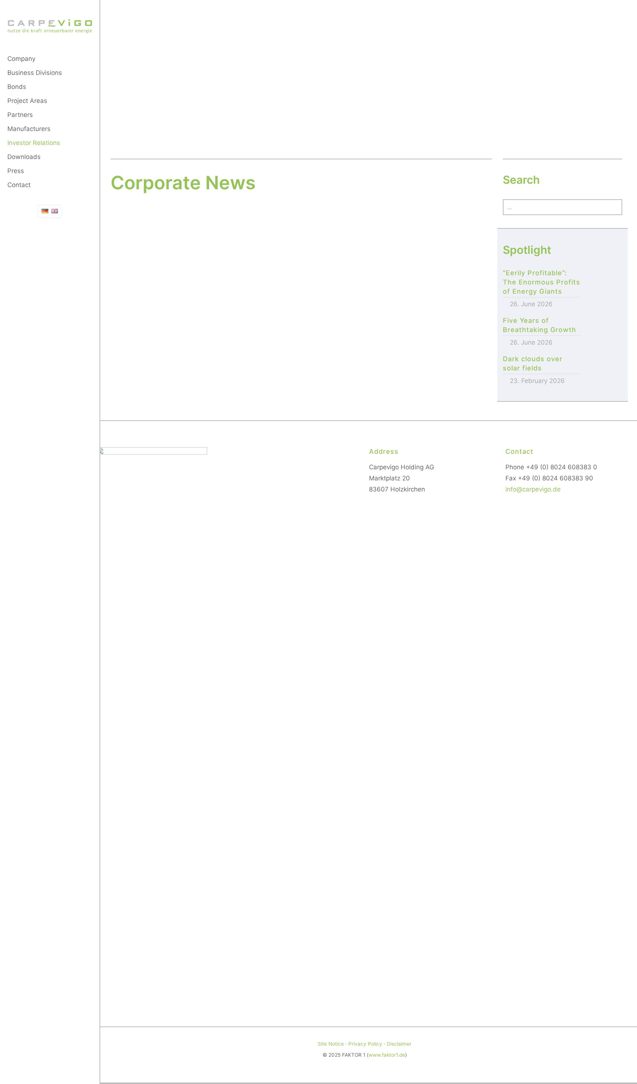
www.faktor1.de (387, 1055)
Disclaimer (399, 1044)
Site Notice (331, 1044)
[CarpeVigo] (50, 26)
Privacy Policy (365, 1044)
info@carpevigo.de (533, 489)
